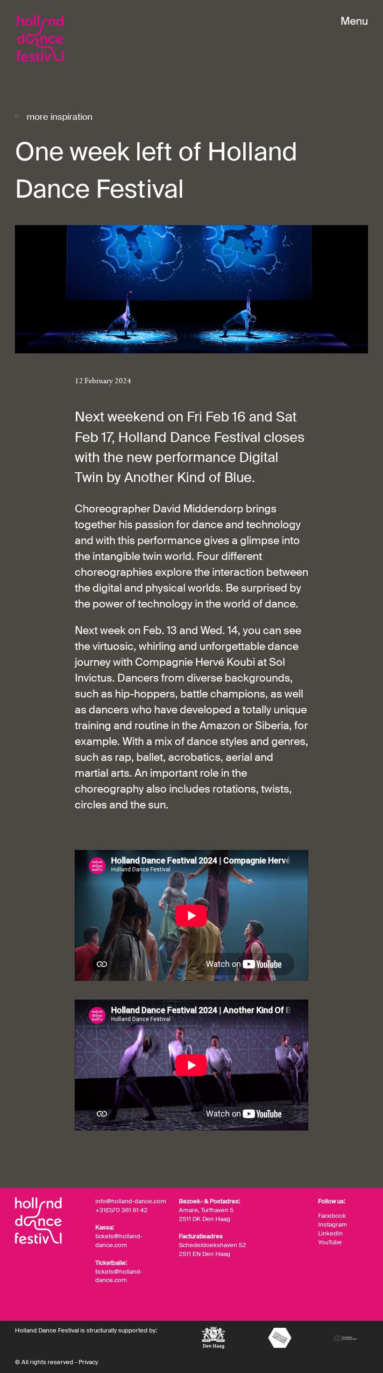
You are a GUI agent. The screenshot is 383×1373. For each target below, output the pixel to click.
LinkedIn (330, 1233)
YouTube (330, 1242)
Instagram (332, 1224)
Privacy (88, 1362)
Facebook (332, 1216)
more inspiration (59, 117)
